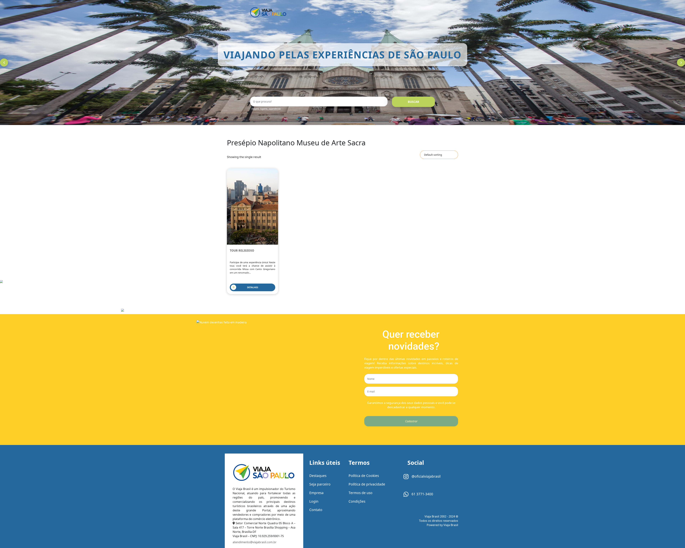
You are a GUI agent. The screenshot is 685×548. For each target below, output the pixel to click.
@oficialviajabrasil (426, 476)
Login (313, 501)
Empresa (316, 492)
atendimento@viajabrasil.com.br (254, 542)
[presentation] (4, 63)
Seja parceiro (320, 484)
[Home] (264, 472)
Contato (315, 509)
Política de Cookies (364, 475)
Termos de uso (360, 492)
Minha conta (401, 12)
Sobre (358, 12)
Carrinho (377, 12)
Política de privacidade (367, 484)
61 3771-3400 (422, 494)
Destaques (317, 475)
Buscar (413, 102)
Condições (357, 501)
